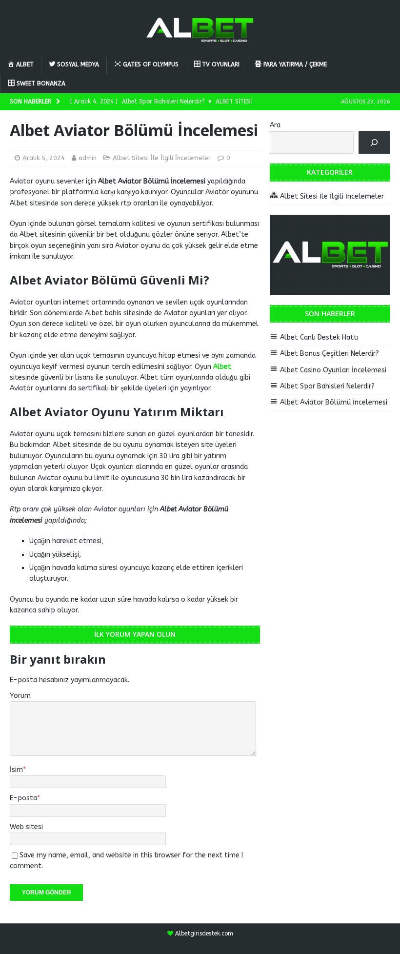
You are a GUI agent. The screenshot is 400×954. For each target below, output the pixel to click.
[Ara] (374, 142)
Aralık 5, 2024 (43, 158)
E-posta (23, 798)
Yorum (20, 695)
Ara (275, 125)
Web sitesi (26, 827)
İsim (16, 770)
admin (88, 158)
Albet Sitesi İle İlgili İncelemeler (162, 158)
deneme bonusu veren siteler (59, 943)
